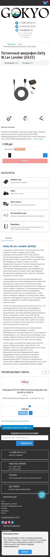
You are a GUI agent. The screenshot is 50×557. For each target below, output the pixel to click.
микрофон (12, 421)
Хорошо (25, 552)
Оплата (3, 513)
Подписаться (26, 443)
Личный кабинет (6, 530)
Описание (8, 238)
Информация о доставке (9, 504)
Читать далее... (38, 139)
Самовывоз (5, 511)
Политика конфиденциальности (11, 506)
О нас (3, 501)
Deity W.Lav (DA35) (23, 421)
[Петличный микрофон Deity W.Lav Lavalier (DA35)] (25, 88)
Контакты (4, 508)
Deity (6, 421)
